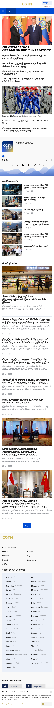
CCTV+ (5, 564)
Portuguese (39, 607)
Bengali (10, 589)
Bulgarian (13, 594)
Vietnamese (39, 663)
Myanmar (39, 589)
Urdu (35, 658)
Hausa (11, 637)
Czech (11, 607)
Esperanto (13, 615)
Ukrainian (39, 654)
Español (30, 551)
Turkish (37, 650)
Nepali (35, 594)
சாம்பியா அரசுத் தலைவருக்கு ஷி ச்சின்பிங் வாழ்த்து (24, 65)
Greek (11, 632)
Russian (37, 620)
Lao (34, 577)
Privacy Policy (7, 704)
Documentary (32, 560)
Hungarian (13, 650)
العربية (29, 555)
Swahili (37, 637)
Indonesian (16, 654)
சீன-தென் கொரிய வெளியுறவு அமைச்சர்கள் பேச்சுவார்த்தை (23, 72)
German (12, 628)
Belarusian (14, 585)
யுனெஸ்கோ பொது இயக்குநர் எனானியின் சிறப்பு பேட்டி (25, 122)
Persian (37, 598)
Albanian (11, 577)
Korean (11, 667)
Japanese (12, 663)
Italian (11, 658)
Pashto (36, 611)
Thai (34, 645)
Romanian (38, 615)
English (5, 551)
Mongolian (38, 585)
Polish (36, 602)
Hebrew (11, 641)
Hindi (10, 645)
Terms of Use (19, 704)
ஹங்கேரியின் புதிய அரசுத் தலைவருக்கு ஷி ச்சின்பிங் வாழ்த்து (23, 80)
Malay (39, 581)
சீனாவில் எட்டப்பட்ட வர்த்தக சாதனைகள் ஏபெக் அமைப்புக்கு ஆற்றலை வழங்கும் (24, 129)
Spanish (37, 632)
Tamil (35, 641)
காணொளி (9, 181)
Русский (5, 560)
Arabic (11, 581)
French (12, 624)
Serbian (37, 624)
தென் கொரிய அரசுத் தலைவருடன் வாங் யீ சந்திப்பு (24, 57)
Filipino (12, 620)
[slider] (3, 156)
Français (5, 555)
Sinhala (36, 628)
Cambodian (12, 598)
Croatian (12, 602)
